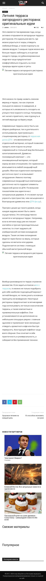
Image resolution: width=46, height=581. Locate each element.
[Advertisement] (23, 367)
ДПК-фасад (35, 201)
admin (6, 27)
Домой (4, 8)
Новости (12, 8)
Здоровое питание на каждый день (10, 417)
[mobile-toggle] (3, 3)
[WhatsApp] (20, 402)
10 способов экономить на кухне (34, 417)
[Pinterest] (15, 402)
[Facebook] (4, 402)
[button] (43, 3)
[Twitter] (9, 402)
